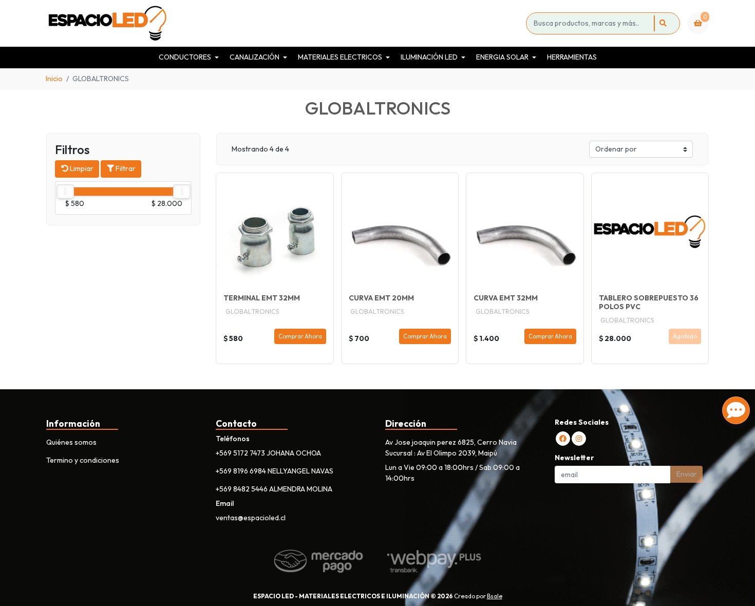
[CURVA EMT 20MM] (400, 231)
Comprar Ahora (300, 336)
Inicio (54, 78)
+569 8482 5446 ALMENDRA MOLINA (274, 489)
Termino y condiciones (82, 460)
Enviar (686, 474)
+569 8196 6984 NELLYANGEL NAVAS (274, 471)
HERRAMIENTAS (572, 57)
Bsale (494, 596)
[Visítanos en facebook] (563, 438)
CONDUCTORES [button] (185, 57)
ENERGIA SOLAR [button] (502, 57)
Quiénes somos (71, 442)
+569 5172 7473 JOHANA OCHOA (268, 453)
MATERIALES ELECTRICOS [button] (340, 57)
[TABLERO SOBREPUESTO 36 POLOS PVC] (650, 231)
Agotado (685, 336)
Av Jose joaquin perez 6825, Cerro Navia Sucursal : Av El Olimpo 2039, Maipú (451, 448)
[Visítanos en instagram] (579, 438)
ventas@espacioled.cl (251, 517)
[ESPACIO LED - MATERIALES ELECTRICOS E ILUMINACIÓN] (284, 23)
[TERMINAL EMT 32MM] (274, 231)
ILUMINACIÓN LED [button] (429, 57)
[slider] (65, 191)
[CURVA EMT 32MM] (524, 231)
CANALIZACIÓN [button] (254, 57)
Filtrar (125, 168)
